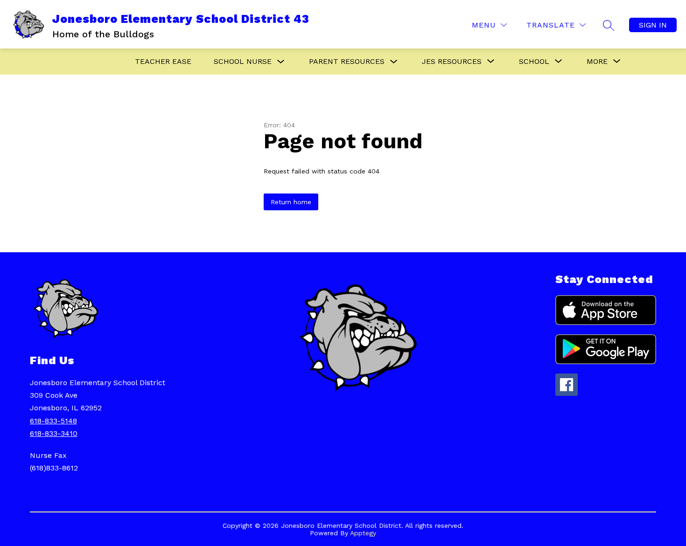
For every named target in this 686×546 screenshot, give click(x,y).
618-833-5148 (53, 420)
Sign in (653, 25)
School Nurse (243, 61)
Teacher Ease (163, 61)
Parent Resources (347, 61)
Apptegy (363, 533)
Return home (291, 202)
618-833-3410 (53, 433)
